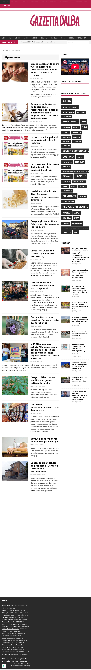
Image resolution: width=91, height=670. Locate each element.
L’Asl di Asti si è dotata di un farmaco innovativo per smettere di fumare (45, 195)
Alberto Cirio (69, 107)
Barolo (76, 128)
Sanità (76, 213)
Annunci (44, 2)
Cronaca (54, 38)
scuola (66, 218)
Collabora (14, 2)
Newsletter (81, 38)
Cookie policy (18, 663)
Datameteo (67, 162)
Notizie (35, 38)
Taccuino (53, 2)
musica (82, 186)
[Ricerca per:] (78, 42)
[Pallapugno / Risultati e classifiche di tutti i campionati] (65, 336)
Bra (10, 38)
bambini (66, 127)
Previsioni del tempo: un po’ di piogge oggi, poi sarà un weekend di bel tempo (80, 320)
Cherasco (66, 137)
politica (82, 196)
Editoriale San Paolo (9, 629)
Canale (65, 133)
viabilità (66, 232)
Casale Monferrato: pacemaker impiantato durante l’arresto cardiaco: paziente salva (79, 395)
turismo (77, 223)
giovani (67, 176)
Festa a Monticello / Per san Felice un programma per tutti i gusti (80, 305)
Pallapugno (67, 191)
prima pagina (68, 201)
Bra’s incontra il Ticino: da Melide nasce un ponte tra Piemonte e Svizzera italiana (79, 290)
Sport (63, 38)
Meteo (65, 186)
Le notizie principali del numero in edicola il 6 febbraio (44, 140)
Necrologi (34, 2)
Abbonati (25, 2)
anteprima (66, 117)
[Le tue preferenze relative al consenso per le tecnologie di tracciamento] (4, 666)
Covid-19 (66, 146)
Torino (65, 223)
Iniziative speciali (65, 2)
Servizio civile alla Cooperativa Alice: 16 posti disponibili (42, 285)
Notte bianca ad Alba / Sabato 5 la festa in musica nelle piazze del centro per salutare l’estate (80, 274)
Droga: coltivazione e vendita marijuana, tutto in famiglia (43, 380)
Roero (26, 38)
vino (76, 232)
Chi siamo (5, 2)
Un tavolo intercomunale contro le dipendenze (45, 407)
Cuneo (79, 157)
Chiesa (71, 38)
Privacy (27, 663)
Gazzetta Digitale (81, 2)
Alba (3, 38)
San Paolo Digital (17, 640)
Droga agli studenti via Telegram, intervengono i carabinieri (45, 224)
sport (76, 218)
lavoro (66, 181)
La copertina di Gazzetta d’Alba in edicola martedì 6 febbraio (45, 167)
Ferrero (66, 166)
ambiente (81, 112)
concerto (66, 141)
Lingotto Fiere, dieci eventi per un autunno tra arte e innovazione (79, 380)
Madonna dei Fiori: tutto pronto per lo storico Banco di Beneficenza (79, 365)
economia (79, 162)
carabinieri (76, 133)
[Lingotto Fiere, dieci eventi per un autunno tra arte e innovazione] (65, 382)
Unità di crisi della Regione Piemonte (75, 228)
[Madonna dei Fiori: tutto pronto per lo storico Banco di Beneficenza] (65, 367)
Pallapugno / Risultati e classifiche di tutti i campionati (80, 334)
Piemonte (69, 196)
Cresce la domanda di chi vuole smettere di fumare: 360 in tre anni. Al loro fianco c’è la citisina (45, 69)
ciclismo (76, 137)
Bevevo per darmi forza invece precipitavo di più (45, 440)
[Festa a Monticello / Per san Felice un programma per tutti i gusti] (65, 307)
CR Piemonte (6, 6)
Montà (73, 186)
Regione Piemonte (75, 206)
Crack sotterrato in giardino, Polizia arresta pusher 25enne (45, 320)
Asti (83, 121)
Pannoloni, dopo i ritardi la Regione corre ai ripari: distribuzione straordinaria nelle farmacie (79, 349)
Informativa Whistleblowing (20, 666)
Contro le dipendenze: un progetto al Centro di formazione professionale (45, 467)
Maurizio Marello (79, 182)
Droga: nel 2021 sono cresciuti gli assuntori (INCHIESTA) (43, 253)
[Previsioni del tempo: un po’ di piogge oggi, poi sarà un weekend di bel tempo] (65, 322)
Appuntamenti (70, 121)
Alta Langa (68, 112)
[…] (53, 97)
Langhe (17, 38)
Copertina (77, 142)
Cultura (44, 38)
